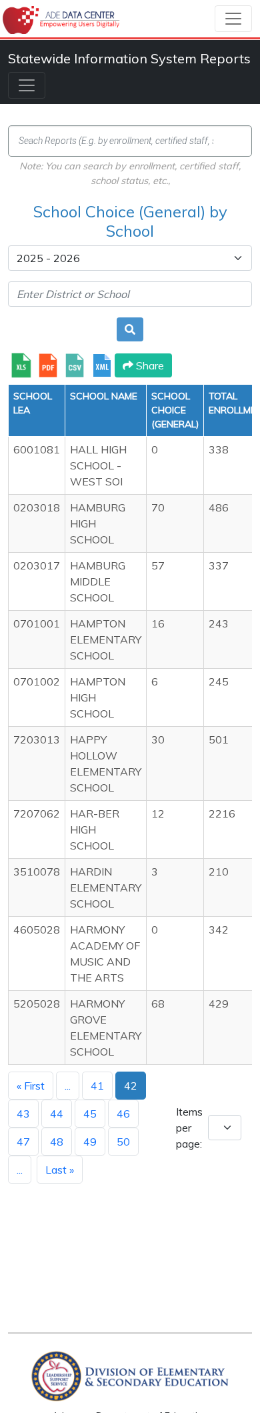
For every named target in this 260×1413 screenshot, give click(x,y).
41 (97, 1085)
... (68, 1085)
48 (56, 1141)
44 (56, 1113)
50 (123, 1141)
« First (31, 1085)
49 (90, 1141)
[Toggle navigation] (233, 18)
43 (23, 1113)
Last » (59, 1169)
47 (23, 1141)
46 (123, 1113)
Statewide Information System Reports (129, 58)
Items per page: (189, 1127)
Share (148, 365)
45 (90, 1113)
